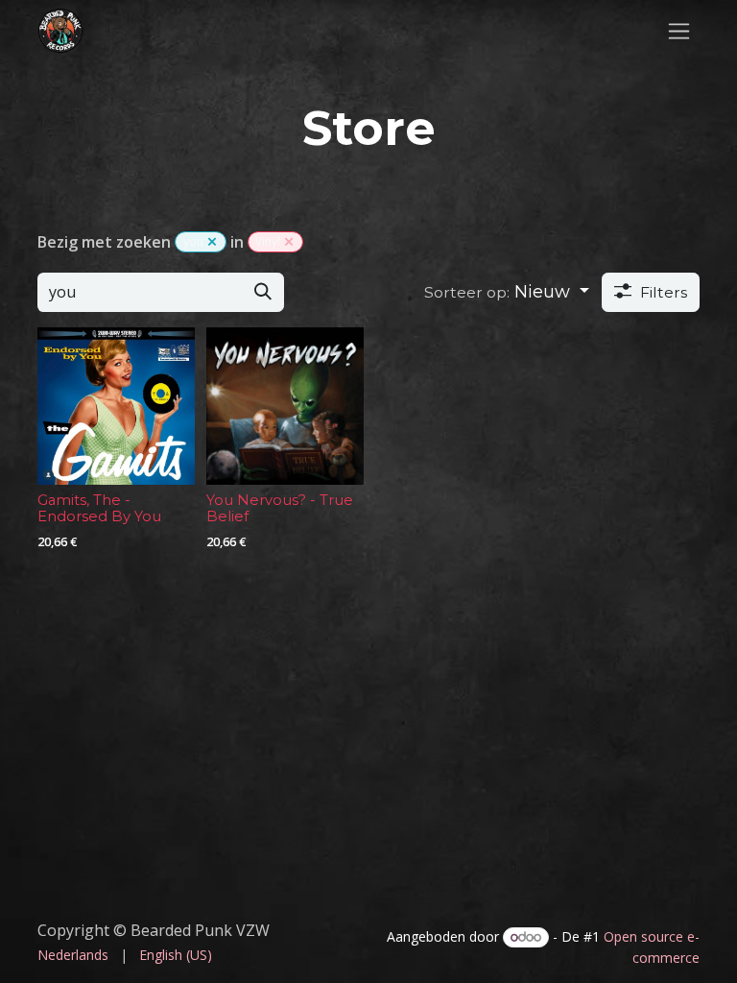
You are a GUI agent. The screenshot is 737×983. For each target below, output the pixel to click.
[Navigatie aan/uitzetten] (679, 31)
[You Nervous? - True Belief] (285, 406)
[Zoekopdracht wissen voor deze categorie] (212, 241)
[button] (507, 292)
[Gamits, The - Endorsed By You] (116, 406)
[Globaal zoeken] (289, 241)
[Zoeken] (263, 292)
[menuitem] (72, 955)
